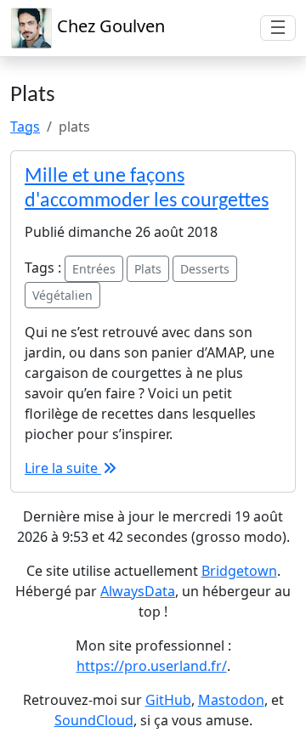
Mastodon (231, 699)
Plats (148, 269)
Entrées (94, 269)
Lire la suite (63, 468)
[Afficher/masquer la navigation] (278, 28)
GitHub (168, 699)
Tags (25, 126)
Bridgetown (239, 570)
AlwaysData (137, 591)
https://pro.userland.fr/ (151, 666)
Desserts (205, 269)
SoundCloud (93, 720)
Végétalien (62, 295)
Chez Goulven (109, 25)
